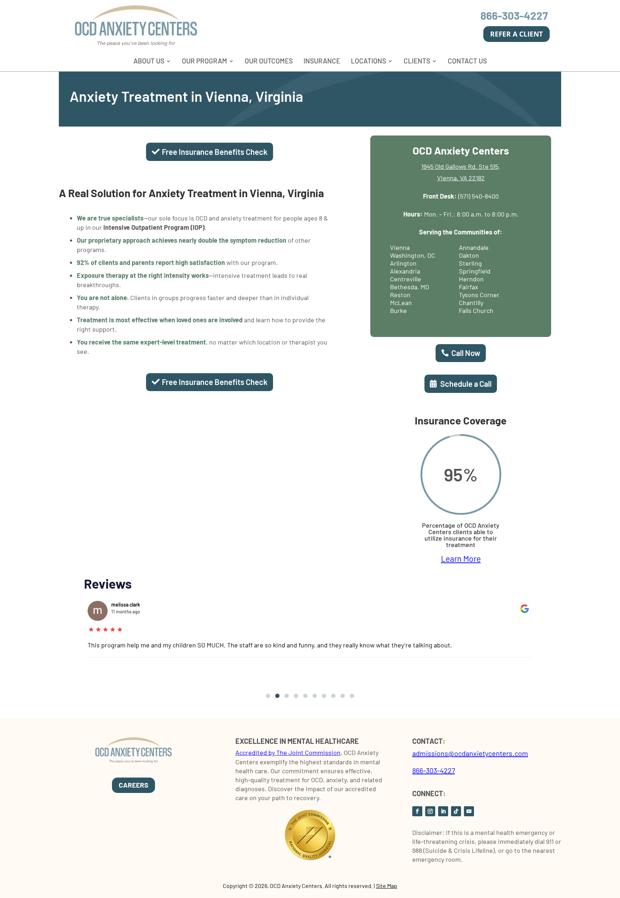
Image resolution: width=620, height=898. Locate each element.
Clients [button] (417, 61)
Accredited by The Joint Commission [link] (287, 752)
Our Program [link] (204, 61)
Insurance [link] (322, 61)
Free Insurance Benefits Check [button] (214, 151)
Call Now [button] (465, 352)
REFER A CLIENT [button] (516, 34)
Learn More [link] (461, 558)
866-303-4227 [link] (514, 15)
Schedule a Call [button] (466, 383)
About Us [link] (148, 61)
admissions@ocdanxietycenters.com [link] (470, 753)
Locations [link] (368, 61)
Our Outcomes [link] (269, 61)
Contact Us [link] (467, 61)
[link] (136, 44)
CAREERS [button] (133, 785)
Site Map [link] (386, 885)
